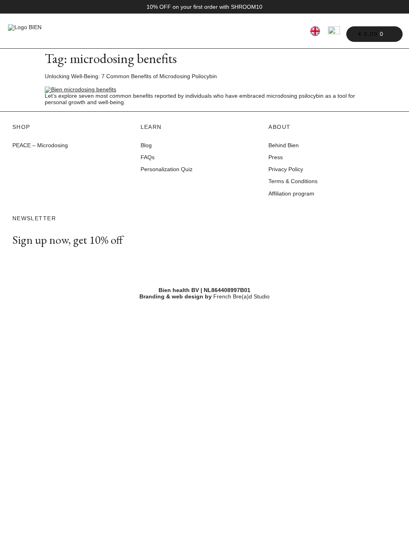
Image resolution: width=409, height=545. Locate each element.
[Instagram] (18, 259)
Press (275, 157)
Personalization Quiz (167, 169)
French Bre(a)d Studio (241, 296)
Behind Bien (283, 145)
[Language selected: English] (315, 31)
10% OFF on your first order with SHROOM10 (204, 7)
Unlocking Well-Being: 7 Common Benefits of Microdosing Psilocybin (131, 76)
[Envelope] (34, 259)
